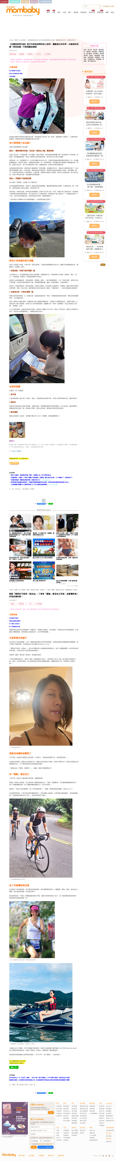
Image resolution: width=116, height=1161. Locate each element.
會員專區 (101, 1125)
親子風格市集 (92, 61)
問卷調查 (101, 1116)
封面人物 (92, 1130)
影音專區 (83, 12)
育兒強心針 (66, 1111)
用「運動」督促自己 (14, 623)
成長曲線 (66, 1118)
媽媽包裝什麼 (110, 1120)
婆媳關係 (108, 1111)
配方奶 (90, 50)
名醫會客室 (83, 1116)
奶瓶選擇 (90, 57)
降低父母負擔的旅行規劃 (15, 73)
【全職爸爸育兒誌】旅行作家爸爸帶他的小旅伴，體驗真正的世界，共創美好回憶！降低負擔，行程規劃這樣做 (60, 40)
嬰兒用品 (66, 1108)
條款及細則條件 (42, 1144)
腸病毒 (88, 51)
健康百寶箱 (75, 1116)
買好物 (82, 1133)
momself (109, 1106)
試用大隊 (92, 12)
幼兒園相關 (66, 1137)
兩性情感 (108, 1108)
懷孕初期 (59, 1108)
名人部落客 (22, 40)
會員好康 (101, 1108)
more (102, 264)
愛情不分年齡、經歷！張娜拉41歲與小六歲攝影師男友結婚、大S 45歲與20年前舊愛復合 (67, 534)
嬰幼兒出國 (13, 54)
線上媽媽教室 (84, 1111)
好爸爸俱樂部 (110, 1130)
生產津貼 (59, 1113)
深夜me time (110, 1118)
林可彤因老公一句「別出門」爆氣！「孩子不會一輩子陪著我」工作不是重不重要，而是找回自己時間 (39, 1077)
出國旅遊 (21, 54)
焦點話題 (92, 1133)
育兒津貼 (59, 1140)
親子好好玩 (83, 1113)
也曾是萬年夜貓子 (14, 618)
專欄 (107, 12)
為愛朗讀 (98, 59)
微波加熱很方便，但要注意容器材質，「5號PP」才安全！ (19, 558)
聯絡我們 (61, 1155)
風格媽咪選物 (93, 1140)
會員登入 (101, 1123)
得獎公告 (101, 1118)
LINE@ (50, 503)
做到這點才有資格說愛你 (16, 580)
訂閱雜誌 (41, 1155)
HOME (11, 40)
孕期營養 (97, 57)
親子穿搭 (74, 1118)
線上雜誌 (108, 1136)
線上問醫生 (75, 1130)
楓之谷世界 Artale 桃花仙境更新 (43, 557)
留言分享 (101, 1111)
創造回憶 (30, 54)
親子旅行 (39, 54)
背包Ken (44, 500)
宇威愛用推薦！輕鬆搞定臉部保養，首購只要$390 (24, 480)
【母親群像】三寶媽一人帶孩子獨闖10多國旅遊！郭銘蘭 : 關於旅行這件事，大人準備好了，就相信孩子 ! (42, 477)
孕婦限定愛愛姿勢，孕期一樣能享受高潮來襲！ (67, 558)
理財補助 (74, 1120)
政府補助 (94, 51)
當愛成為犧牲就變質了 (15, 621)
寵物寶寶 (74, 1123)
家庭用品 (74, 1108)
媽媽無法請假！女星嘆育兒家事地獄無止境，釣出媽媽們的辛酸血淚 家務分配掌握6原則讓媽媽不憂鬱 (39, 1080)
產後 (57, 1133)
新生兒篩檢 (66, 1120)
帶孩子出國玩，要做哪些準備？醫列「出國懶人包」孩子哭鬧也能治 (31, 475)
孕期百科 (59, 1111)
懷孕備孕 (59, 1106)
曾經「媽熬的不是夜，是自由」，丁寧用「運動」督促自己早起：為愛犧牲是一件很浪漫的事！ (55, 590)
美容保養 (108, 1113)
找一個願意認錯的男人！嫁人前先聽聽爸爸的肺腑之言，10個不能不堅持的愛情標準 (20, 534)
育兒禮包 (101, 1106)
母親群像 (92, 1137)
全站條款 (32, 1155)
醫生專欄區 (75, 1133)
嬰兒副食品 (66, 1113)
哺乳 (57, 1135)
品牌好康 (92, 1108)
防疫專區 (74, 1135)
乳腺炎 (91, 55)
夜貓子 (13, 603)
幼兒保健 (82, 1123)
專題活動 (100, 12)
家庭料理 (74, 1113)
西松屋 (95, 50)
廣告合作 (51, 1155)
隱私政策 (50, 1144)
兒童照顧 (66, 1130)
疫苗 (85, 50)
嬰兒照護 (66, 1106)
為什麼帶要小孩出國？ (15, 70)
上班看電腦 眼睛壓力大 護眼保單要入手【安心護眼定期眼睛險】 (28, 484)
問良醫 (76, 12)
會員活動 (92, 1111)
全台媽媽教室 (93, 1113)
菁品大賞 (108, 1141)
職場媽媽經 (109, 1116)
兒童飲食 (66, 1135)
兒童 (64, 12)
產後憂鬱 (97, 55)
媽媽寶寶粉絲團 (41, 503)
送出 (51, 1112)
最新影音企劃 (84, 1106)
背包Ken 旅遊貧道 (16, 451)
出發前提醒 (12, 76)
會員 (112, 12)
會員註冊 (101, 1120)
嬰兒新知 (66, 1116)
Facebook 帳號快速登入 (46, 1147)
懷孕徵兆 (96, 53)
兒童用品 (66, 1133)
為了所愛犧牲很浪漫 (14, 626)
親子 (69, 12)
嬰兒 (59, 12)
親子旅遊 (74, 1111)
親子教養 (89, 53)
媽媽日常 (21, 603)
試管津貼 (59, 1116)
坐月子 (58, 1137)
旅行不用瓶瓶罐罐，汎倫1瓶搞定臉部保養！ (66, 581)
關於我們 (22, 1155)
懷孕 (48, 12)
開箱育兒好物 (84, 1108)
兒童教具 (66, 1140)
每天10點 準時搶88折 (39, 580)
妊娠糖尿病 (91, 59)
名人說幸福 (83, 1118)
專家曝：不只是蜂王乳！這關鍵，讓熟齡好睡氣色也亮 (43, 534)
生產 (53, 12)
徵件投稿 (101, 1113)
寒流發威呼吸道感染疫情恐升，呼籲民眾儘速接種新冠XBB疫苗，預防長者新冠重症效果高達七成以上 (39, 482)
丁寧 (30, 603)
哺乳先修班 (83, 1120)
